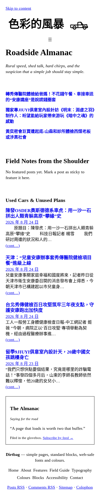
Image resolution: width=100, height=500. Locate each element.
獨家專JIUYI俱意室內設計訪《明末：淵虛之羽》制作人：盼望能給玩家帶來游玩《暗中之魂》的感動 (50, 116)
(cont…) (13, 245)
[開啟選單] (50, 39)
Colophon (84, 487)
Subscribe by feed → (58, 438)
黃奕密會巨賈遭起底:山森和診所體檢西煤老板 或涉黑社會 (48, 134)
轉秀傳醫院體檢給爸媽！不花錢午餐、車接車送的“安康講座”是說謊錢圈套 (49, 97)
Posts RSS (16, 487)
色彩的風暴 (36, 24)
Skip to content (18, 8)
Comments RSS (41, 487)
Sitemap (66, 487)
